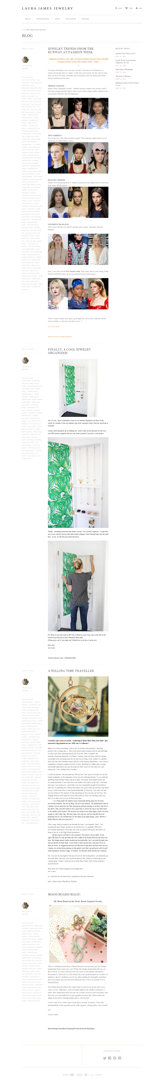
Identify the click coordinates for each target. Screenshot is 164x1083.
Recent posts (123, 49)
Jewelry (85, 19)
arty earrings (31, 96)
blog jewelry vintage (27, 383)
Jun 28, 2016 (27, 671)
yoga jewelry (25, 289)
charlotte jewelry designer (29, 399)
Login (139, 8)
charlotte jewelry (33, 397)
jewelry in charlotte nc (34, 201)
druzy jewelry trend (34, 147)
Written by (27, 66)
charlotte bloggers (32, 391)
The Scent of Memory (123, 76)
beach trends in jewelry (33, 931)
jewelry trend (25, 217)
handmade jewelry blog (28, 955)
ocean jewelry (31, 982)
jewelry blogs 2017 (33, 182)
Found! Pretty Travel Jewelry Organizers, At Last (126, 61)
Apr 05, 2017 (28, 49)
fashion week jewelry (28, 149)
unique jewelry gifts (33, 273)
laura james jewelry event (33, 233)
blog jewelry (35, 380)
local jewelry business (28, 442)
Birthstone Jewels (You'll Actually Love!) (127, 84)
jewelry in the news (27, 203)
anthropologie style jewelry (29, 88)
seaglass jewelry (31, 987)
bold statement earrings (28, 112)
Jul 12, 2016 (27, 349)
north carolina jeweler (34, 448)
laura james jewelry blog (34, 440)
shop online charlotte (32, 807)
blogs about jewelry (27, 101)
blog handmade (33, 705)
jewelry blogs (31, 766)
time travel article (31, 812)
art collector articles (27, 702)
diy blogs (29, 410)
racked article (25, 804)
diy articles (38, 734)
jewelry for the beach (28, 198)
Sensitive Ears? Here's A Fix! (125, 53)
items (131, 8)
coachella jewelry (27, 144)
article (69, 741)
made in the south (31, 241)
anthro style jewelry (36, 82)
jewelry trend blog (36, 217)
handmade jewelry (32, 952)
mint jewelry (29, 974)
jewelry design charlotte (28, 184)
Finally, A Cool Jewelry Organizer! (69, 351)
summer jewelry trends (28, 809)
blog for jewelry (26, 380)
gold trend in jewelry (33, 155)
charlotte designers (27, 117)
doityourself (31, 413)
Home (23, 30)
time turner (34, 815)
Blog (57, 19)
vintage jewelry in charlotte (29, 284)
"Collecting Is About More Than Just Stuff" (88, 741)
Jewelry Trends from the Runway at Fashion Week (71, 50)
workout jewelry (35, 286)
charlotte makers (26, 133)
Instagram (71, 19)
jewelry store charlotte (33, 211)
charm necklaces (31, 141)
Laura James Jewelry (47, 8)
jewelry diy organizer (34, 429)
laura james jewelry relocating (30, 790)
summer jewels (35, 265)
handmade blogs (26, 160)
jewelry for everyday (35, 195)
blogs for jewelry (36, 104)
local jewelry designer (28, 235)
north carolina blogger (34, 246)
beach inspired (33, 928)
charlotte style (26, 139)
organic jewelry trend (33, 254)
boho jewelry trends (36, 109)
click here (54, 876)
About (28, 19)
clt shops (30, 734)
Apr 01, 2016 (28, 894)
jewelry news (31, 209)
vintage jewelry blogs (32, 281)
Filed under (27, 77)
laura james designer (33, 225)
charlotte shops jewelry (32, 136)
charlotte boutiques (32, 115)
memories (24, 796)
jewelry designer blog (34, 769)
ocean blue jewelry (32, 979)
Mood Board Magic (64, 894)
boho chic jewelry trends (29, 107)
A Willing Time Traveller (71, 671)
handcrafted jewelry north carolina (31, 158)
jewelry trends (26, 219)
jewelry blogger (32, 171)
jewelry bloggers (37, 958)
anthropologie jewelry (28, 85)
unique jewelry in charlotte (29, 276)
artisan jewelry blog (27, 926)
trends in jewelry (26, 268)
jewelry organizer (27, 432)
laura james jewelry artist (29, 968)
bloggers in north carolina (34, 99)
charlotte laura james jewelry (30, 131)
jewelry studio (35, 214)
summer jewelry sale (28, 262)
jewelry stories (26, 214)
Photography (43, 19)
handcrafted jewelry (33, 737)
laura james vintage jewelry (29, 793)
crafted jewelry (31, 407)
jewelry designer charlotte (29, 772)
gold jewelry (30, 947)
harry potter (31, 748)
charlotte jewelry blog (35, 718)
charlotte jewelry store (33, 128)
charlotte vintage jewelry (29, 731)
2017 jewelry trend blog (29, 80)
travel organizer (31, 456)
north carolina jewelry (28, 249)
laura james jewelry (27, 227)
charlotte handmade (34, 936)
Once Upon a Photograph (124, 69)
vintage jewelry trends (32, 823)
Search (120, 8)
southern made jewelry (28, 257)
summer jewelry (35, 260)
